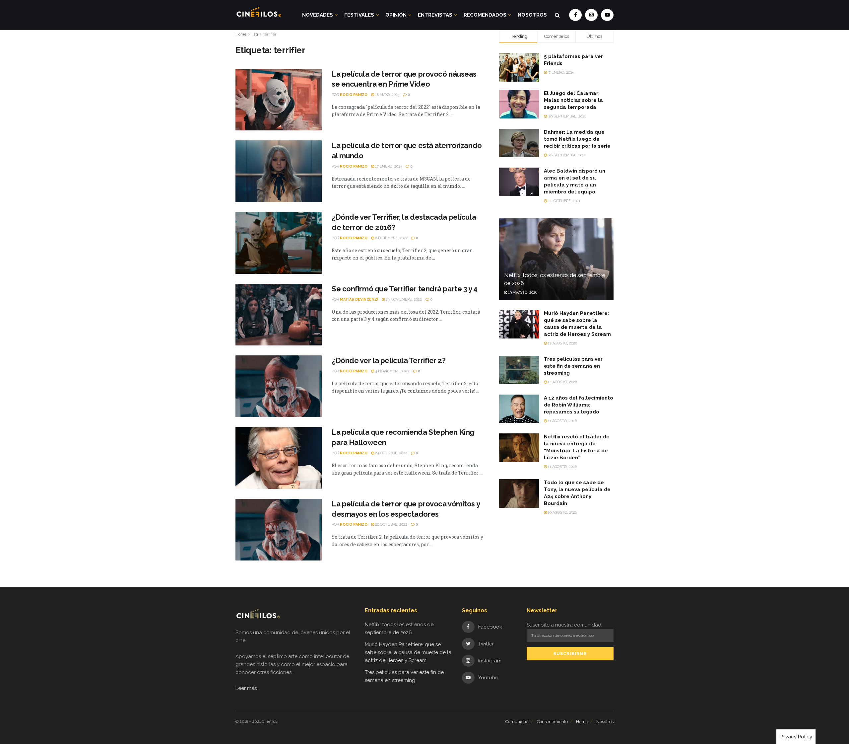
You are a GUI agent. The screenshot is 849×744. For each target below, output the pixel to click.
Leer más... (247, 688)
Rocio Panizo (353, 95)
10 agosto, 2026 (562, 512)
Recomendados (485, 15)
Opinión (396, 15)
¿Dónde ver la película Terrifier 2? (389, 360)
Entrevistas (435, 15)
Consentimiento (552, 721)
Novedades (317, 15)
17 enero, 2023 (388, 166)
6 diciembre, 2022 (391, 238)
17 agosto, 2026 (562, 343)
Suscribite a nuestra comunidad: (564, 625)
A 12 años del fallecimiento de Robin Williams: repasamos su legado (578, 405)
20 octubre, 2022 (390, 524)
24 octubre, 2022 (390, 453)
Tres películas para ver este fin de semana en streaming (573, 366)
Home (240, 34)
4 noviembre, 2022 (392, 371)
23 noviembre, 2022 (403, 299)
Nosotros (532, 15)
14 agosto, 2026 (562, 382)
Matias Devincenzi (359, 299)
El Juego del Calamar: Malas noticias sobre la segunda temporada (573, 100)
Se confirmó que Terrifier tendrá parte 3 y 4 (405, 288)
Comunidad (517, 721)
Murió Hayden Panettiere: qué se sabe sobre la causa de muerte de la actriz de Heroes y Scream (408, 652)
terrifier (269, 34)
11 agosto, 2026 (562, 421)
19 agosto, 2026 (522, 292)
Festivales (359, 15)
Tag (255, 34)
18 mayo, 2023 (386, 95)
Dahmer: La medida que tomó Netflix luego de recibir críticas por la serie (577, 139)
